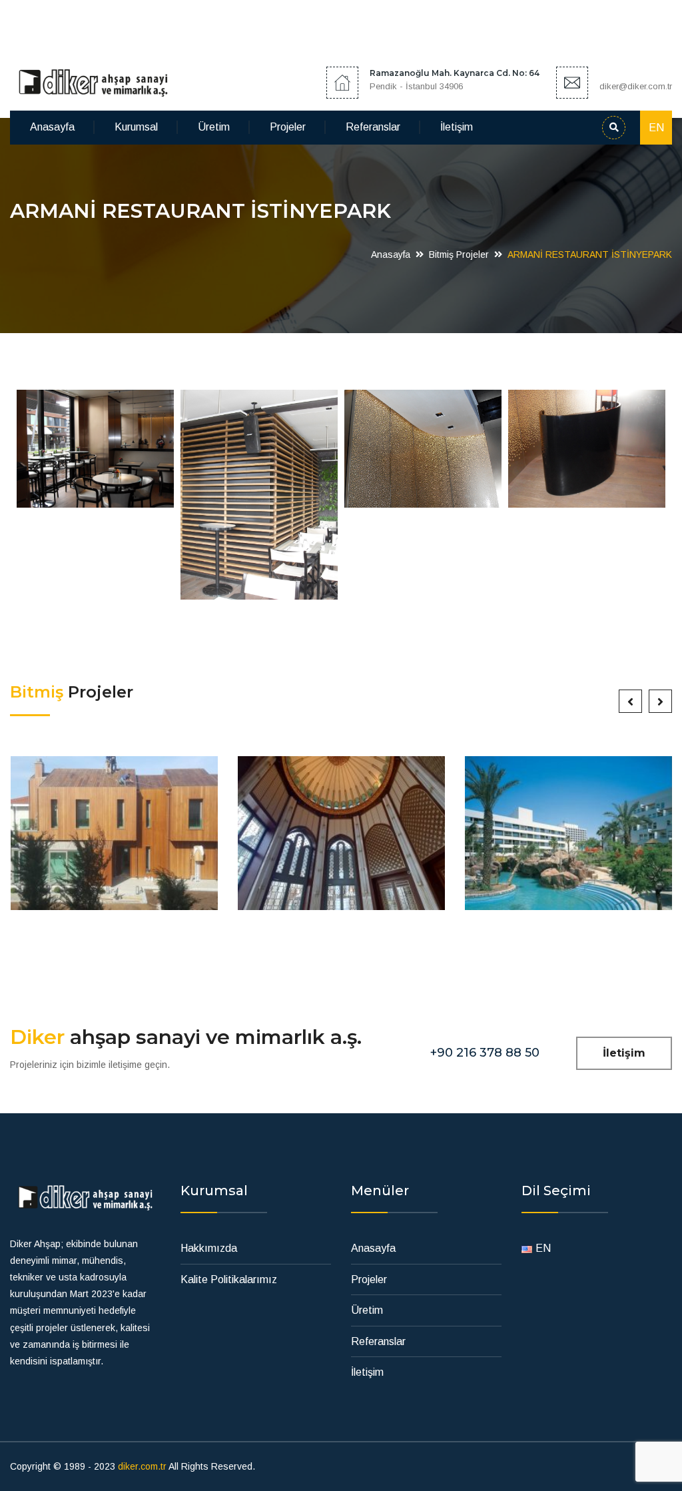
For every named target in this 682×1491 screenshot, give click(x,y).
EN (656, 127)
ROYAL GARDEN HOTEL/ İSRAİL (568, 839)
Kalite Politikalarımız (228, 1279)
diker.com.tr (142, 1466)
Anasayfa (52, 127)
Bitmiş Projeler (459, 254)
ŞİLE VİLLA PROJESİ (114, 839)
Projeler (288, 127)
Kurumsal (136, 127)
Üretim (214, 127)
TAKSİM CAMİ (341, 839)
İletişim (456, 127)
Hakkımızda (208, 1248)
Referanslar (373, 127)
